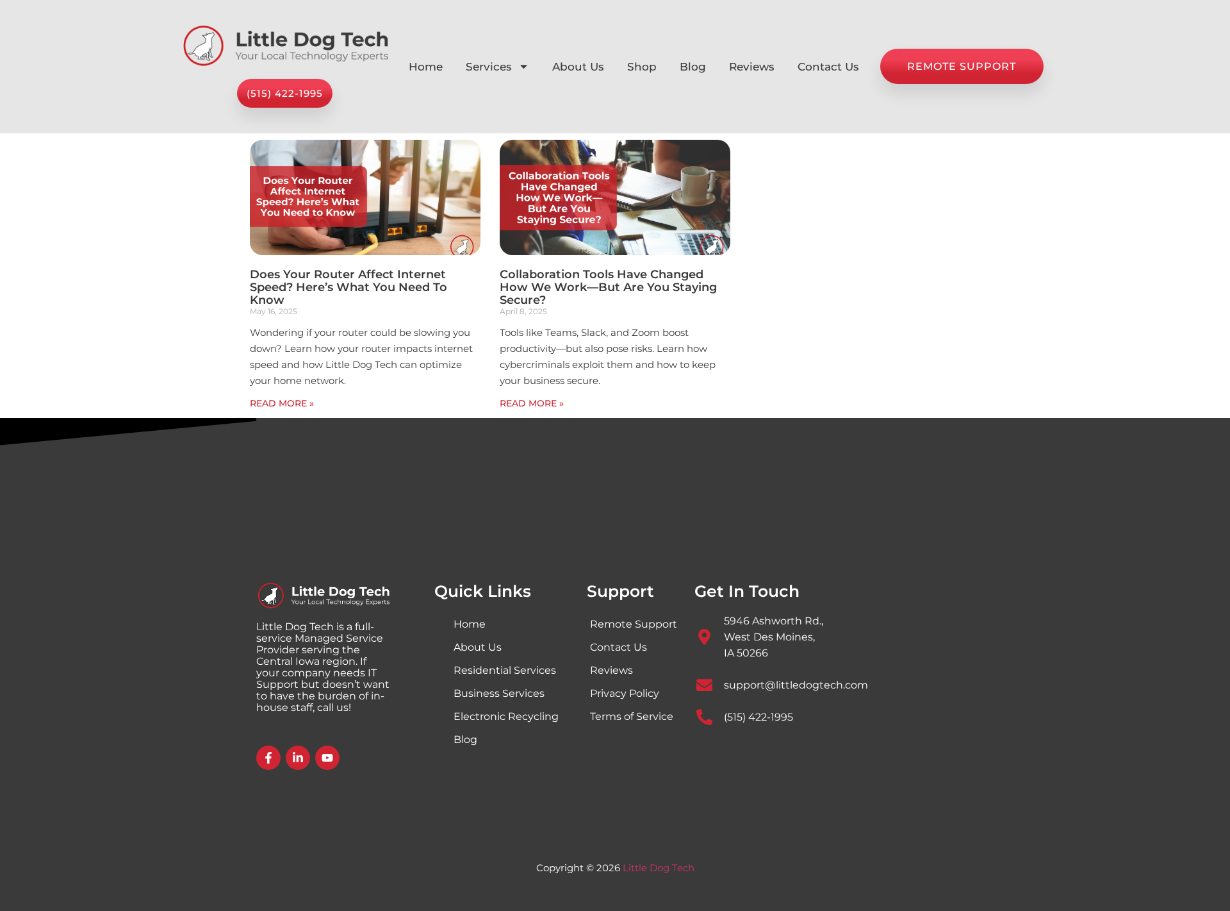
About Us (578, 66)
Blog (693, 66)
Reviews (752, 66)
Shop (642, 66)
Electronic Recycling (506, 716)
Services (489, 66)
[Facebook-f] (268, 758)
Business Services (499, 693)
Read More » (282, 403)
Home (426, 66)
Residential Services (505, 670)
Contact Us (828, 66)
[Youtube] (327, 758)
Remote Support (633, 624)
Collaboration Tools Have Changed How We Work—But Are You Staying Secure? (608, 287)
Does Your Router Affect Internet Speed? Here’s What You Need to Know (348, 287)
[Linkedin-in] (298, 758)
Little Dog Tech (658, 868)
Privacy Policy (624, 693)
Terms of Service (631, 716)
